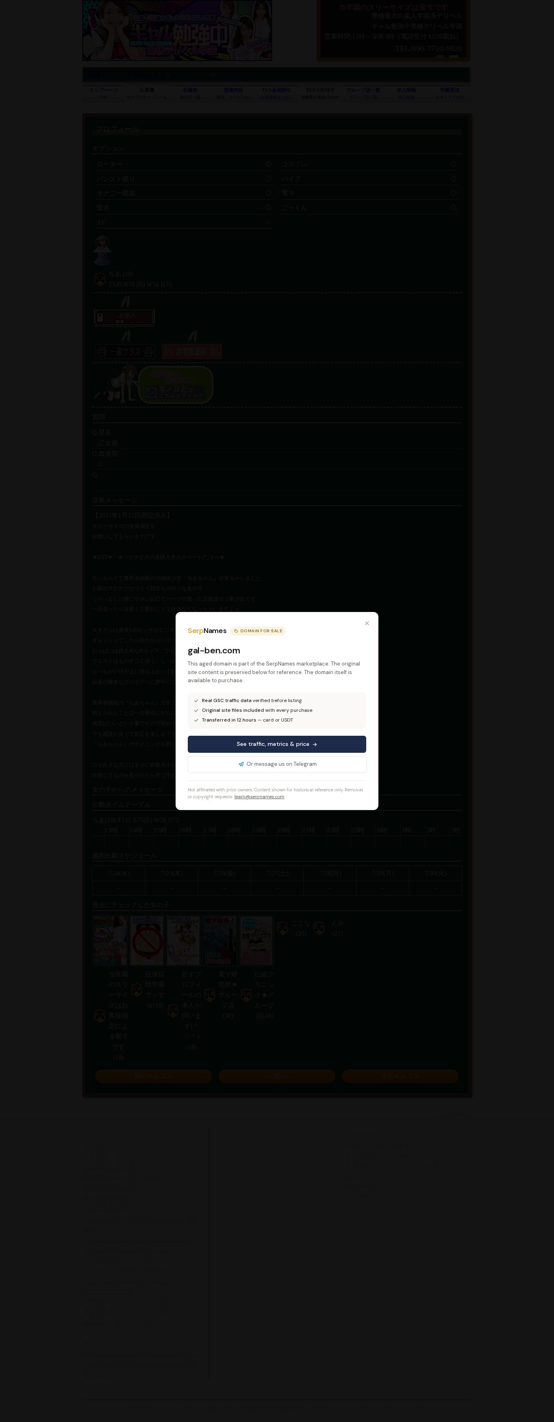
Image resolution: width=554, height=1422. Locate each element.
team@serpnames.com (259, 796)
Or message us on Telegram (282, 764)
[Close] (367, 623)
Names (207, 631)
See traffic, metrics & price (273, 744)
